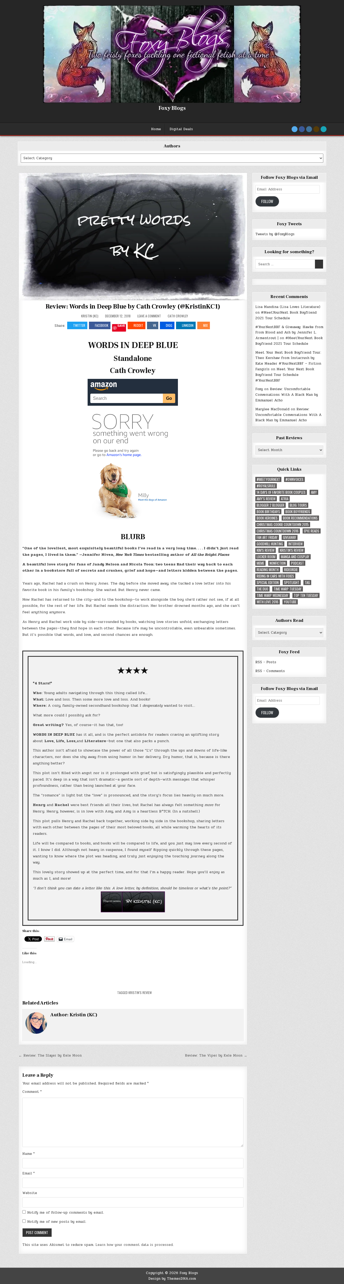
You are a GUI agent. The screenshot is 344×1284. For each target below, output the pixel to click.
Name (28, 1153)
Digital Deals (181, 129)
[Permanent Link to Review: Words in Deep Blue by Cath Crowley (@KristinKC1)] (133, 236)
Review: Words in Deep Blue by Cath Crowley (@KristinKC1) (132, 306)
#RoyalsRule (266, 485)
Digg (169, 325)
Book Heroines (267, 518)
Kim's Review (265, 550)
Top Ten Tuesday (306, 595)
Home (156, 129)
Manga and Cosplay (295, 556)
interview (295, 543)
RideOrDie (291, 569)
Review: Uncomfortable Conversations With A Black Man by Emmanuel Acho (286, 394)
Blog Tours (298, 505)
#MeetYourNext (268, 479)
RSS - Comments (270, 671)
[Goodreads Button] (316, 129)
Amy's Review (266, 498)
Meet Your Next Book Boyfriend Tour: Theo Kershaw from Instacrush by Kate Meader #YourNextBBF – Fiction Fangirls (288, 361)
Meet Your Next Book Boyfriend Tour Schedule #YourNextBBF (284, 375)
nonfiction (278, 563)
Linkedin (188, 325)
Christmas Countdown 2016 (278, 531)
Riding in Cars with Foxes (275, 576)
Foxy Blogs (172, 108)
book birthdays (268, 511)
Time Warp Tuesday (288, 589)
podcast (297, 563)
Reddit (138, 325)
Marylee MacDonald (272, 409)
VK (154, 325)
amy (314, 492)
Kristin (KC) (89, 316)
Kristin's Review (140, 992)
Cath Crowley (178, 316)
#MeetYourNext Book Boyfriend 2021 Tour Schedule (286, 315)
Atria (284, 498)
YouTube (290, 601)
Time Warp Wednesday (272, 595)
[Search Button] (324, 129)
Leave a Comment (149, 316)
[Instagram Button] (309, 129)
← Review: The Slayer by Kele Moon (50, 1055)
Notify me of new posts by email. (56, 1221)
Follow (267, 201)
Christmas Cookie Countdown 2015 (283, 524)
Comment (32, 1091)
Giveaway (289, 537)
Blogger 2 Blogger (270, 505)
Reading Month (268, 569)
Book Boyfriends (297, 511)
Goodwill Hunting (270, 543)
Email (28, 1173)
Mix (205, 325)
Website (29, 1193)
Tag (307, 582)
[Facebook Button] (302, 129)
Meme (260, 563)
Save (121, 326)
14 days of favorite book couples (281, 492)
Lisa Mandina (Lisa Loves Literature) (287, 307)
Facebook (101, 325)
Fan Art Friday (267, 537)
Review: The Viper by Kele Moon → (216, 1055)
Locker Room (266, 556)
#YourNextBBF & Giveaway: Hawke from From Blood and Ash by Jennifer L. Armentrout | (289, 332)
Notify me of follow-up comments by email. (65, 1212)
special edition (268, 582)
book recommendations (300, 518)
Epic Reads (311, 531)
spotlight (291, 582)
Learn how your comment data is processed (134, 1244)
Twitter (79, 325)
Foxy (259, 389)
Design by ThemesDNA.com (172, 1278)
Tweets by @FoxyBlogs (275, 234)
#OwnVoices (294, 479)
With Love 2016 (267, 601)
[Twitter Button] (295, 129)
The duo (262, 589)
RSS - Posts (265, 662)
